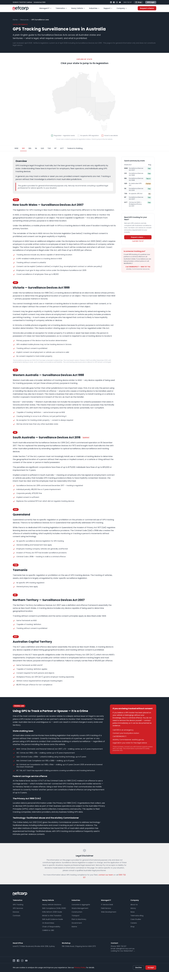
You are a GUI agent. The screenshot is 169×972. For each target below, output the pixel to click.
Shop (140, 2)
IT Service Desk (107, 904)
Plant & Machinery (79, 919)
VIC (23, 148)
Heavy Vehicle (77, 8)
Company (121, 8)
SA (36, 148)
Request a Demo (147, 8)
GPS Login (150, 2)
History (133, 908)
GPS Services (18, 908)
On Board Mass (48, 923)
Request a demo (148, 946)
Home (15, 19)
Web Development (108, 912)
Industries (93, 8)
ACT (62, 148)
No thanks (156, 956)
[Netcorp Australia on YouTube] (120, 2)
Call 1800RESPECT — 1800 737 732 (138, 267)
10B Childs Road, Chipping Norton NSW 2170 (79, 946)
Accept (151, 967)
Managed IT (44, 8)
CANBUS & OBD (48, 930)
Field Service (106, 908)
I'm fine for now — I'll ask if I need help (148, 951)
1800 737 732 (132, 736)
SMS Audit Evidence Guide (52, 919)
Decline (138, 967)
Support (107, 8)
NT (55, 148)
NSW (16, 148)
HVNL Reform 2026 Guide (52, 912)
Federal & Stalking (75, 148)
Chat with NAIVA (139, 956)
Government (77, 923)
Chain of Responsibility (51, 926)
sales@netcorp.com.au (125, 948)
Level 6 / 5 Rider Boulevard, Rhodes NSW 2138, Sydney (34, 946)
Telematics (60, 8)
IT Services (136, 946)
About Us (134, 904)
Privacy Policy (80, 967)
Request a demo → (138, 237)
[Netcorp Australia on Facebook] (114, 2)
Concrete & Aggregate (81, 904)
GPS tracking (137, 942)
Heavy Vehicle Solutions (51, 904)
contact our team (106, 875)
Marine (74, 926)
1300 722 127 (127, 2)
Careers (133, 923)
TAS (49, 148)
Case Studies (135, 919)
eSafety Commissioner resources (138, 269)
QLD (42, 148)
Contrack (16, 915)
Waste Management (80, 908)
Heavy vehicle (148, 942)
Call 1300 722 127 (138, 241)
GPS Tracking (18, 904)
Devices (16, 912)
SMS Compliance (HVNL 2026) (54, 908)
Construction (77, 912)
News (132, 912)
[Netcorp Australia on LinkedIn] (111, 2)
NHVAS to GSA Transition (52, 915)
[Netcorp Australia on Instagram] (117, 2)
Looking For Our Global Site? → (123, 951)
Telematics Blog (136, 915)
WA (30, 148)
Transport (75, 915)
